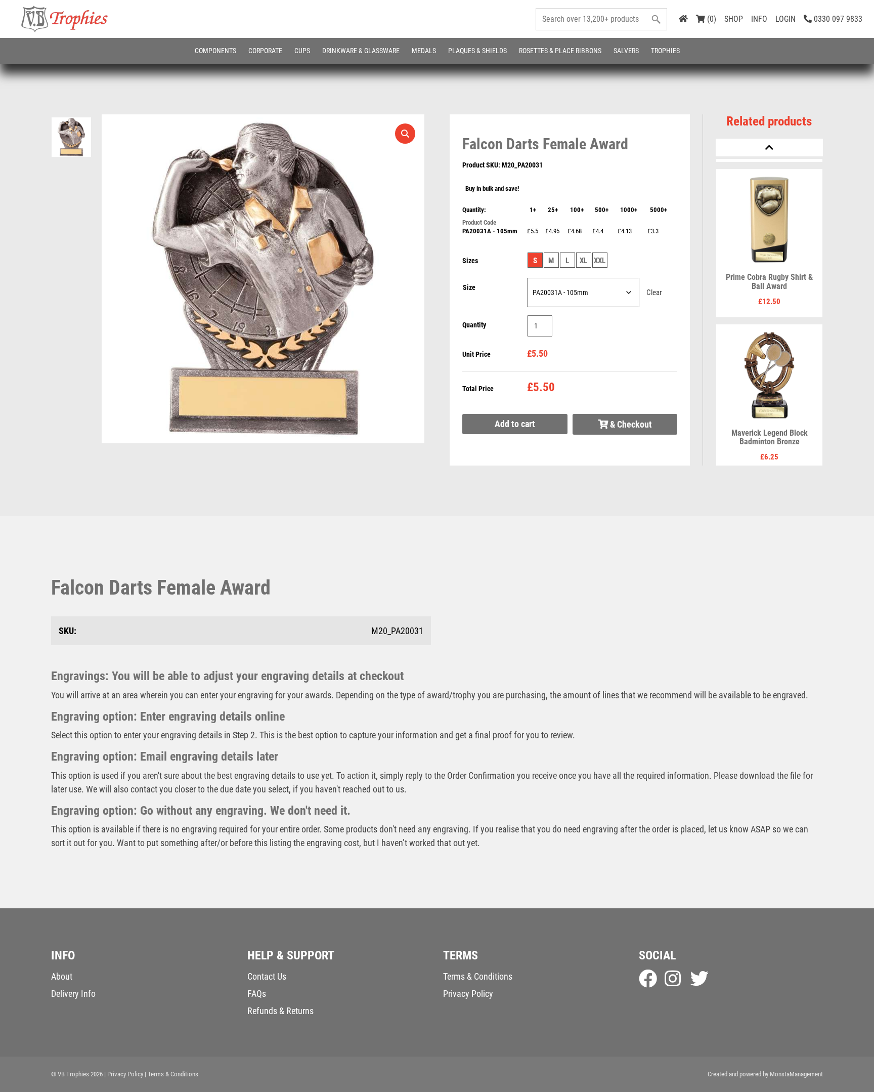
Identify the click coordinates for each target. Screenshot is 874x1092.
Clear (654, 292)
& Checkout (630, 424)
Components (215, 51)
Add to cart (515, 423)
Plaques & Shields (477, 51)
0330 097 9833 (837, 19)
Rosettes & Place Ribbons (560, 51)
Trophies (665, 51)
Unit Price (476, 354)
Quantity (474, 325)
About (61, 976)
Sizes (470, 261)
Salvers (626, 51)
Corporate (265, 51)
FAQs (256, 993)
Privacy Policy (468, 993)
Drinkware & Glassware (361, 51)
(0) (710, 19)
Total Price (478, 389)
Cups (302, 51)
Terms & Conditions (477, 976)
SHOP (733, 19)
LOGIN (785, 19)
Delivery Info (73, 993)
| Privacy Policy (123, 1074)
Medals (424, 51)
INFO (759, 19)
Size (469, 287)
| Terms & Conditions (171, 1074)
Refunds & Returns (280, 1010)
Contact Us (266, 976)
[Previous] (769, 147)
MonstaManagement (796, 1074)
